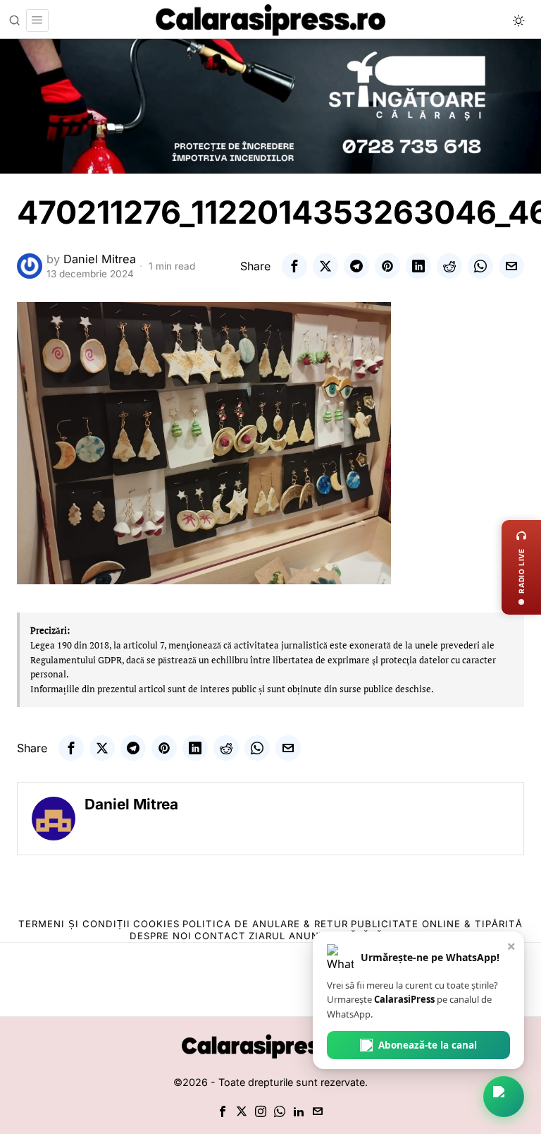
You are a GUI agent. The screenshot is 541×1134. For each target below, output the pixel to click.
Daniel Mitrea (99, 259)
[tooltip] (294, 266)
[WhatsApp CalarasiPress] (503, 1096)
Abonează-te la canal (427, 1045)
